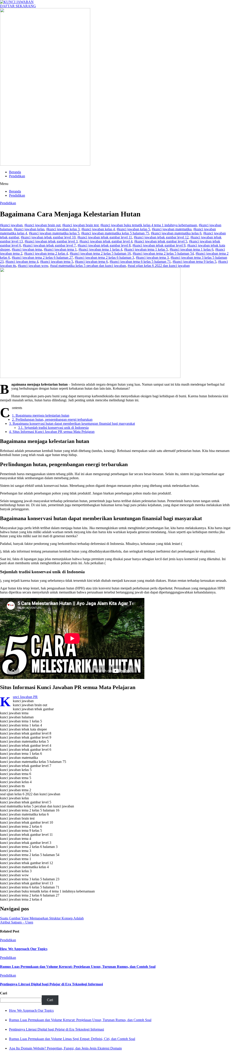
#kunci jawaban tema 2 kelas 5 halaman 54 (163, 253)
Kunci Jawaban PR (25, 697)
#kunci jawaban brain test (80, 225)
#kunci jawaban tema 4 (21, 261)
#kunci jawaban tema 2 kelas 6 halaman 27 (42, 257)
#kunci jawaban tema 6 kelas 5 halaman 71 (140, 261)
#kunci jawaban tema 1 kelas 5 (146, 249)
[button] (115, 184)
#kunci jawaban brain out (42, 225)
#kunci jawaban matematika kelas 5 (54, 233)
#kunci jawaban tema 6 (91, 261)
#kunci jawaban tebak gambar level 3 (51, 241)
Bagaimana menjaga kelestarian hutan (40, 415)
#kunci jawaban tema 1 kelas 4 (100, 249)
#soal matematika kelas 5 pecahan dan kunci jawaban (88, 265)
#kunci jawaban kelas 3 (63, 229)
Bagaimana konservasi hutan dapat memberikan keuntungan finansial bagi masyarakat (72, 423)
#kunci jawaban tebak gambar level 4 (105, 241)
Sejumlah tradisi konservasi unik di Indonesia (53, 427)
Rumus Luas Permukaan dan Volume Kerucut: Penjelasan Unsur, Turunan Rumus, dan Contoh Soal (77, 967)
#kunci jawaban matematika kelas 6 (176, 233)
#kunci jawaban (11, 225)
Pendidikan (17, 176)
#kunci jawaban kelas (29, 229)
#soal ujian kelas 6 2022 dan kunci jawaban (159, 265)
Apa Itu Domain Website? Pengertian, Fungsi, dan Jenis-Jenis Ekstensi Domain (65, 1048)
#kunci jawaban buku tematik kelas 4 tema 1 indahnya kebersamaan (148, 225)
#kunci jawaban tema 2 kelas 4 (46, 253)
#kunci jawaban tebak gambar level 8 (104, 245)
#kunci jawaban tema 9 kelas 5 (194, 261)
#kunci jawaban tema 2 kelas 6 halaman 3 (104, 257)
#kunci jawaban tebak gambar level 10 (48, 237)
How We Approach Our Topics (23, 949)
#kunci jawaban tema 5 (56, 261)
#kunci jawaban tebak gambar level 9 (158, 245)
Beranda (15, 172)
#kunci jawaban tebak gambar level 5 (160, 241)
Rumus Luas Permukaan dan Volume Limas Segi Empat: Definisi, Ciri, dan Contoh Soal (72, 1039)
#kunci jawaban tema (27, 249)
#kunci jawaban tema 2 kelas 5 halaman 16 (100, 253)
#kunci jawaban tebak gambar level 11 (104, 237)
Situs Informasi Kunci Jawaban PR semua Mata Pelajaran (52, 432)
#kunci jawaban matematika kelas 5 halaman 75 (115, 233)
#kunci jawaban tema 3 (152, 257)
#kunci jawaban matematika (172, 229)
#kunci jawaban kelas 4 (98, 229)
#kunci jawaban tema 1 (60, 249)
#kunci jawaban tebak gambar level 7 (49, 245)
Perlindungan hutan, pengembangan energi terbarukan (52, 419)
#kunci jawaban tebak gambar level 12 (161, 237)
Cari (3, 993)
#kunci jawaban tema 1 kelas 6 (191, 249)
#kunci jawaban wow (33, 265)
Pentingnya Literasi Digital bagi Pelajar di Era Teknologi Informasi (51, 984)
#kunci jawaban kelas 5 (133, 229)
